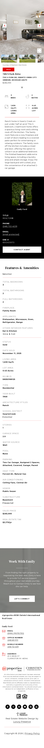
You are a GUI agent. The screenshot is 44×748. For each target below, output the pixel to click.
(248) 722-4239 (10, 226)
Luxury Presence (22, 722)
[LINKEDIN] (19, 707)
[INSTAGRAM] (13, 707)
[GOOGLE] (31, 707)
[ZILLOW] (36, 707)
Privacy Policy (32, 733)
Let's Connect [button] (22, 599)
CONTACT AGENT (22, 250)
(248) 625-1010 (12, 640)
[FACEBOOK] (7, 707)
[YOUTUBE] (25, 707)
